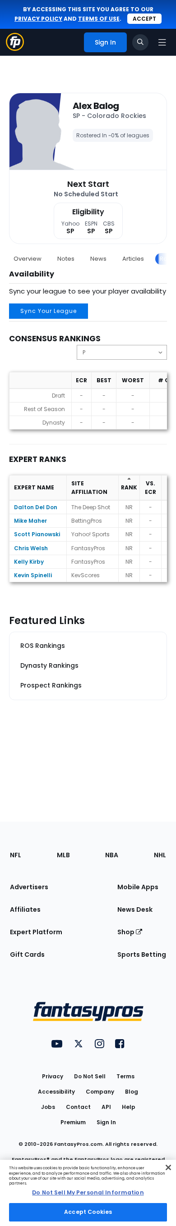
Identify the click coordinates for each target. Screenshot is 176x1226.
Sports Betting (141, 954)
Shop (126, 931)
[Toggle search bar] (140, 42)
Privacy (52, 1076)
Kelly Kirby (29, 561)
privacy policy (38, 19)
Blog (131, 1091)
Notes (65, 258)
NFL (15, 855)
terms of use (99, 19)
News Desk (135, 909)
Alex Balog (96, 105)
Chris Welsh (31, 548)
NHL (160, 855)
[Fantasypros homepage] (15, 48)
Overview (28, 258)
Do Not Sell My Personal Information (88, 1192)
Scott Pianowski (37, 534)
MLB (63, 855)
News (98, 258)
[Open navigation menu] (162, 42)
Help (128, 1107)
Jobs (48, 1107)
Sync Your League (48, 311)
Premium (73, 1122)
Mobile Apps (137, 886)
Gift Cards (27, 954)
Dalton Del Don (35, 507)
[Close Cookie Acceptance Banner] (168, 1167)
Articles (133, 258)
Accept (144, 19)
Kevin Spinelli (33, 575)
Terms (125, 1076)
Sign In (106, 1122)
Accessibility (56, 1091)
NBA (111, 855)
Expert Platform (36, 931)
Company (100, 1091)
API (106, 1107)
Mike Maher (30, 521)
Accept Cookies (88, 1212)
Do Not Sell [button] (90, 1076)
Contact (78, 1107)
